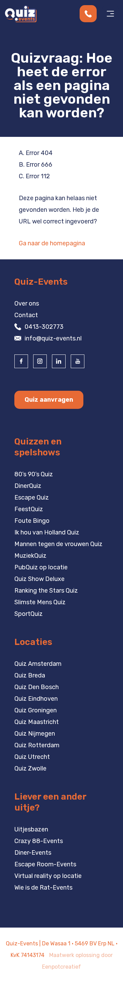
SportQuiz (28, 614)
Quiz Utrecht (32, 757)
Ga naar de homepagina (52, 243)
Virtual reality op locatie (48, 876)
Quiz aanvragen (49, 399)
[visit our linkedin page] (59, 361)
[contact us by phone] (91, 13)
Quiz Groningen (35, 710)
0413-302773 (44, 327)
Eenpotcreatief (61, 966)
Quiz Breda (29, 675)
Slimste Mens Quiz (40, 602)
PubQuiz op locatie (41, 567)
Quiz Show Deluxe (39, 579)
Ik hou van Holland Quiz (46, 532)
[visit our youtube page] (77, 361)
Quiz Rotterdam (36, 745)
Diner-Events (32, 852)
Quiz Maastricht (36, 722)
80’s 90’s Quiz (33, 474)
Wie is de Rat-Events (43, 887)
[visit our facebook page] (21, 361)
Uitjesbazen (31, 829)
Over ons (26, 303)
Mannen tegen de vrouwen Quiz (58, 544)
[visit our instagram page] (40, 361)
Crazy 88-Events (38, 841)
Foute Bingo (32, 521)
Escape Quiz (31, 497)
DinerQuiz (27, 486)
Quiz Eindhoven (36, 698)
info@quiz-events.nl (53, 338)
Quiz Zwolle (30, 768)
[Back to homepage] (20, 13)
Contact (26, 315)
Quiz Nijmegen (34, 733)
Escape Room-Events (45, 864)
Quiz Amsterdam (38, 664)
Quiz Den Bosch (36, 687)
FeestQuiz (28, 509)
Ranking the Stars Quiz (46, 590)
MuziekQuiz (30, 555)
